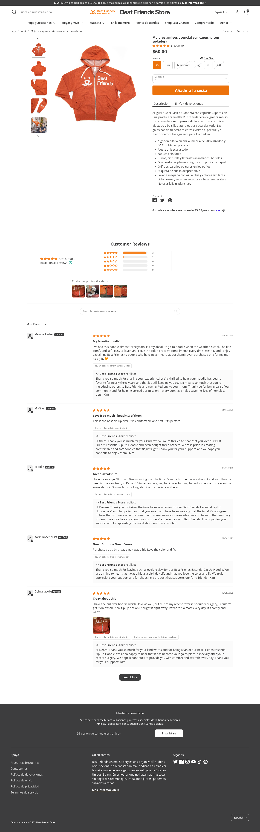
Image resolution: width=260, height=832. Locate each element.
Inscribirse (169, 733)
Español (219, 12)
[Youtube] (193, 762)
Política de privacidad (25, 786)
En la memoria (120, 23)
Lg (198, 65)
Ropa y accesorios (39, 23)
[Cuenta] (236, 12)
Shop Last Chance (177, 23)
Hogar (14, 31)
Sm (168, 65)
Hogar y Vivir (71, 23)
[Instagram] (187, 762)
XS (157, 65)
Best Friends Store (46, 822)
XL (208, 65)
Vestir (24, 31)
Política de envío (21, 780)
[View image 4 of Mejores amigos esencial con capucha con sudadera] (39, 106)
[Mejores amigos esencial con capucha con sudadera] (96, 81)
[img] (101, 336)
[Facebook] (181, 762)
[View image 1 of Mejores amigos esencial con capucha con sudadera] (39, 49)
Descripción (161, 104)
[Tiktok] (199, 762)
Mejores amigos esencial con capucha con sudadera (56, 31)
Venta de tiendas (147, 23)
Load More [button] (130, 677)
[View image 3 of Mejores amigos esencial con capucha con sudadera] (39, 87)
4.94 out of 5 (67, 259)
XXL (219, 65)
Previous (38, 38)
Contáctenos (19, 768)
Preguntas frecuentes (25, 763)
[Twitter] (175, 762)
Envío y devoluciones (189, 104)
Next (38, 136)
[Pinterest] (205, 762)
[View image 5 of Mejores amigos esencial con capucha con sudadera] (39, 125)
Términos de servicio (24, 792)
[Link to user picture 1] (101, 625)
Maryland (183, 65)
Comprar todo (204, 23)
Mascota (95, 23)
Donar (224, 23)
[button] (161, 46)
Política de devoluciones (27, 774)
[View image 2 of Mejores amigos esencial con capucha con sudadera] (39, 68)
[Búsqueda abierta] (14, 11)
